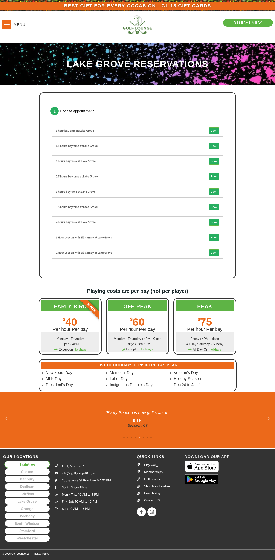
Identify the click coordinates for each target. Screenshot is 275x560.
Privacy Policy (41, 553)
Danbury (27, 479)
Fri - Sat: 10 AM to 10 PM (79, 501)
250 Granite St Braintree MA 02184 (86, 480)
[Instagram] (151, 511)
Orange (27, 509)
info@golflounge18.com (78, 473)
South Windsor (27, 523)
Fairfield (27, 494)
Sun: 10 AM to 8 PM (76, 508)
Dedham (27, 486)
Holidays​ (80, 349)
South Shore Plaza (75, 487)
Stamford (27, 531)
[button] (6, 24)
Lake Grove (27, 501)
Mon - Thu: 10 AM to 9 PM (80, 494)
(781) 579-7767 (73, 466)
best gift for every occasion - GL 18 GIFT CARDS (137, 5)
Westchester (27, 538)
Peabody (27, 516)
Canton (27, 472)
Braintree (27, 464)
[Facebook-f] (141, 511)
